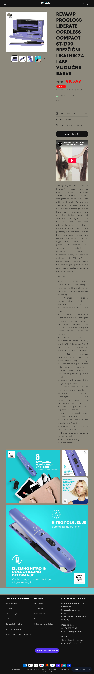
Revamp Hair (18, 669)
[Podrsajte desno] (44, 58)
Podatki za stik (48, 672)
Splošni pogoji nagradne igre (18, 634)
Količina (59, 100)
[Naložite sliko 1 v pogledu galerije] (14, 58)
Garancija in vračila (14, 624)
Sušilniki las (39, 603)
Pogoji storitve (64, 669)
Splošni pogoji (12, 614)
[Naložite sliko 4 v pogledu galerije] (38, 58)
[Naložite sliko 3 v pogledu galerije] (30, 58)
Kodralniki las (39, 614)
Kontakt (9, 609)
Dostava (72, 90)
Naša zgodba (11, 603)
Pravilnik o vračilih (32, 669)
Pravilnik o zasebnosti (48, 669)
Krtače (36, 619)
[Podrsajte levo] (8, 58)
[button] (4, 3)
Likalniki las (39, 609)
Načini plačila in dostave (16, 619)
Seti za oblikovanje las (43, 624)
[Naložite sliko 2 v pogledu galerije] (22, 58)
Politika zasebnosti (14, 629)
